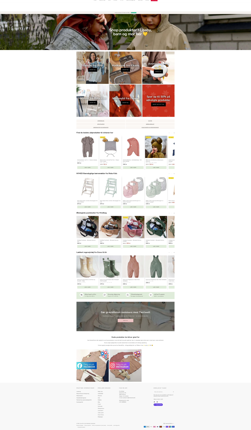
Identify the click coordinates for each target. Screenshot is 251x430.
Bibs (99, 402)
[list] (125, 295)
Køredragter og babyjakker (100, 127)
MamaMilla (82, 423)
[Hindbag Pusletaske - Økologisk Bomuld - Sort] (87, 227)
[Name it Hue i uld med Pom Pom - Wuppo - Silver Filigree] (110, 147)
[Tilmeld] (174, 391)
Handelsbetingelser (81, 398)
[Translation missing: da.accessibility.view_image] (92, 365)
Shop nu (125, 320)
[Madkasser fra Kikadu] (125, 68)
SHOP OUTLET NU (158, 104)
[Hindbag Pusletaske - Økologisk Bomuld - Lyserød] (133, 227)
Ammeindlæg (101, 120)
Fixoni (99, 404)
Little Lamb (101, 412)
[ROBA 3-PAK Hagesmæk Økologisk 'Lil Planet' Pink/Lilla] (133, 187)
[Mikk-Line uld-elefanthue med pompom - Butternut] (156, 147)
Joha (99, 398)
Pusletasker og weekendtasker (150, 127)
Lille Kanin (100, 410)
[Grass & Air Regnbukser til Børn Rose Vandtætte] (133, 266)
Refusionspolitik (87, 425)
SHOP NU (93, 70)
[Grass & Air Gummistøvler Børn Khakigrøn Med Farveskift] (110, 266)
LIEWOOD (100, 393)
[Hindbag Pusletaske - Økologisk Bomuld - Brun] (110, 227)
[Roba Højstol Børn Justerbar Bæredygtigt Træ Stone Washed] (87, 187)
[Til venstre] (170, 133)
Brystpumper (100, 124)
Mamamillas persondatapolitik (84, 400)
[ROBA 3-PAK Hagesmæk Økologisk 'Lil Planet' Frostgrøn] (156, 187)
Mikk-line (100, 391)
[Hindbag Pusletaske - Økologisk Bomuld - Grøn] (156, 227)
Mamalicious (101, 408)
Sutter (150, 120)
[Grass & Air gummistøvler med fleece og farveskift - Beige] (87, 266)
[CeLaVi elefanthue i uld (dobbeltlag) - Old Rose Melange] (133, 147)
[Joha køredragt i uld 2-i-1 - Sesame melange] (87, 147)
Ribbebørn (100, 417)
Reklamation (79, 395)
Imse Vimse (101, 415)
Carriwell (100, 406)
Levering (78, 391)
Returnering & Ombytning (82, 393)
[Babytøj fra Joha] (92, 68)
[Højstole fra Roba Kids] (92, 100)
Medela (100, 400)
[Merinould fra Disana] (125, 100)
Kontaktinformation (81, 427)
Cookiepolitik (79, 402)
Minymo (100, 395)
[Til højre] (173, 133)
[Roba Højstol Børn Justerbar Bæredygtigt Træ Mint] (110, 187)
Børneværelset (150, 124)
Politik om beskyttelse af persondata (99, 425)
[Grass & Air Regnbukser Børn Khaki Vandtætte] (156, 266)
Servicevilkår (109, 425)
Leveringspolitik (116, 425)
